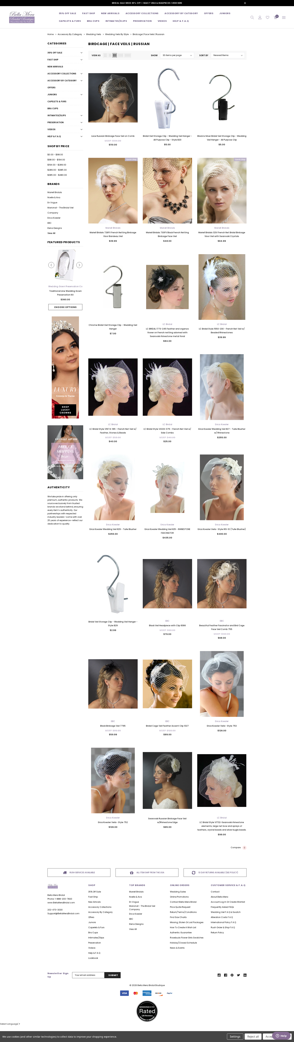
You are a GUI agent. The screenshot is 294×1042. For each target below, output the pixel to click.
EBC (49, 222)
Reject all (253, 1036)
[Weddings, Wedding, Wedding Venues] (147, 1004)
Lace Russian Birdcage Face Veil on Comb (113, 136)
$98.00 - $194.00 (56, 159)
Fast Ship (88, 13)
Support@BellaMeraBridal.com (63, 913)
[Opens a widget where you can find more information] (281, 1036)
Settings (235, 1036)
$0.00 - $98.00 (55, 154)
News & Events (177, 947)
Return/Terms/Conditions (183, 912)
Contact (215, 891)
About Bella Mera (219, 896)
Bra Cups (52, 108)
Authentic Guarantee (181, 932)
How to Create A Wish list (183, 927)
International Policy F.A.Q (223, 922)
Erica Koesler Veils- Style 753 (222, 725)
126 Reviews (147, 1016)
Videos (162, 21)
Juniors (224, 13)
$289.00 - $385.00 (57, 169)
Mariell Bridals (54, 192)
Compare (238, 847)
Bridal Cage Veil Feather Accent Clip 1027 (167, 725)
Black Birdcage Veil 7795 (113, 725)
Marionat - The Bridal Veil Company (60, 210)
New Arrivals (55, 66)
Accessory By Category (181, 13)
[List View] (105, 55)
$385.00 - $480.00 (57, 175)
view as (96, 55)
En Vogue (52, 202)
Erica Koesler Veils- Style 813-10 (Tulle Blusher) (222, 529)
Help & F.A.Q (181, 21)
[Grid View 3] (114, 55)
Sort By (203, 55)
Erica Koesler (53, 217)
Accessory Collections (142, 13)
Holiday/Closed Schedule (183, 942)
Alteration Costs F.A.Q (222, 917)
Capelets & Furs (56, 101)
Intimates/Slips (116, 21)
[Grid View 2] (110, 55)
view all (133, 929)
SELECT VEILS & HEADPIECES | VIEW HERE (162, 3)
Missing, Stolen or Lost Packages (186, 922)
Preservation (142, 21)
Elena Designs (54, 228)
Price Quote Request (180, 907)
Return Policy (217, 932)
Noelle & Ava (53, 197)
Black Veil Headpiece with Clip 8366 (167, 625)
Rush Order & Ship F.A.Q (223, 927)
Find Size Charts (178, 917)
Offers (51, 87)
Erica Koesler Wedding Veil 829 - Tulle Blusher (112, 529)
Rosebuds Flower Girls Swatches (186, 937)
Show (154, 55)
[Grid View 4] (120, 55)
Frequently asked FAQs (222, 907)
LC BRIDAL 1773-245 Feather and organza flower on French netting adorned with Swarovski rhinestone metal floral (167, 332)
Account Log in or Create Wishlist (228, 901)
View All (51, 233)
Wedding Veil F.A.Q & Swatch (226, 912)
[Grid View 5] (127, 55)
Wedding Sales (178, 891)
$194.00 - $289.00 (56, 164)
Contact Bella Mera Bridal (183, 901)
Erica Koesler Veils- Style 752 (113, 822)
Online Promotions (179, 896)
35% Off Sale (67, 13)
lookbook (93, 958)
